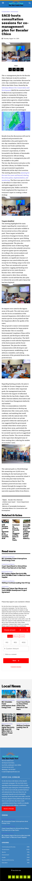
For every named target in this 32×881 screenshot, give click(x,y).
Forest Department (23, 502)
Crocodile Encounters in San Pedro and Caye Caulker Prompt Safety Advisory (26, 531)
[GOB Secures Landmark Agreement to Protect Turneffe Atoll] (5, 521)
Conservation (6, 11)
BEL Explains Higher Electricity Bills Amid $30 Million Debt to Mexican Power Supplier (16, 575)
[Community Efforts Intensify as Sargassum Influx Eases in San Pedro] (16, 521)
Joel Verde (5, 504)
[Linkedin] (17, 876)
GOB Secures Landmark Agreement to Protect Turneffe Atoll (5, 531)
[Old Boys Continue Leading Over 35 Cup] (23, 717)
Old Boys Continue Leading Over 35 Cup (16, 583)
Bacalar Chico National (15, 500)
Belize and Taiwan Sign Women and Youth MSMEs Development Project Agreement (14, 590)
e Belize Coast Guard (8, 502)
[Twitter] (14, 69)
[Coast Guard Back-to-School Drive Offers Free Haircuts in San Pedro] (23, 694)
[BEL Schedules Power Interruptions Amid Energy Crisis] (9, 694)
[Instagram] (13, 876)
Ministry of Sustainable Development (14, 506)
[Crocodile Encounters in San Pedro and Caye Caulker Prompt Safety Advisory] (26, 521)
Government (5, 586)
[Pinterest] (18, 69)
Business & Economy (7, 571)
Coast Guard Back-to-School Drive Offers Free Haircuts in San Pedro (23, 705)
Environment (14, 11)
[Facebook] (10, 69)
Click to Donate (8, 809)
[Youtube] (28, 876)
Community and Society (8, 557)
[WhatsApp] (22, 69)
